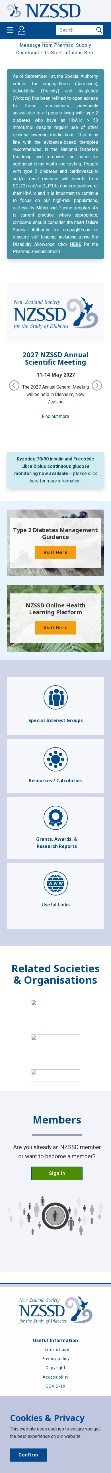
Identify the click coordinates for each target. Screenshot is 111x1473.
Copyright (55, 1367)
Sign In (57, 1173)
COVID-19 (55, 1386)
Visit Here (56, 552)
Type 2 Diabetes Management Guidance (55, 533)
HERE (75, 244)
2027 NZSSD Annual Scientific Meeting (55, 358)
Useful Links (56, 905)
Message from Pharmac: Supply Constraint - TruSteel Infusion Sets (55, 49)
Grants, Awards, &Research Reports (56, 843)
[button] (14, 385)
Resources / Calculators (56, 780)
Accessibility (56, 1377)
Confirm (28, 1455)
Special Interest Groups (55, 720)
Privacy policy (56, 1358)
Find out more (55, 416)
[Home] (44, 11)
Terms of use (55, 1349)
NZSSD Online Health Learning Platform (56, 608)
